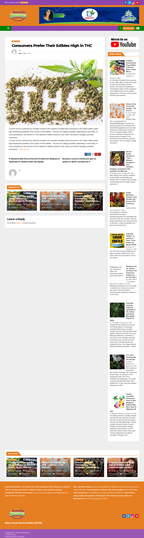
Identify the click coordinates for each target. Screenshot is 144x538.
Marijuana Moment (118, 413)
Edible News (15, 41)
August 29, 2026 (16, 204)
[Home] (8, 28)
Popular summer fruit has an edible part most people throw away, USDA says (121, 466)
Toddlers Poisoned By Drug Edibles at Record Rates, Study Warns (21, 200)
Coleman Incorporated (18, 536)
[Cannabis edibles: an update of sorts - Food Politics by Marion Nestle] (117, 240)
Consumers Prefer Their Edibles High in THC (52, 45)
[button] (120, 28)
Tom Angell (115, 322)
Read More (23, 149)
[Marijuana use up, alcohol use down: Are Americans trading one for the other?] (117, 273)
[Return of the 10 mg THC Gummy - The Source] (117, 111)
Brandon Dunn (116, 173)
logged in (19, 223)
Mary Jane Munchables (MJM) (23, 522)
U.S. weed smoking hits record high (131, 357)
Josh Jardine (132, 113)
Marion (130, 247)
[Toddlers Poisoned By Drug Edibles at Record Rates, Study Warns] (117, 67)
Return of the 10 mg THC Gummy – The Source (53, 198)
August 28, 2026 (49, 204)
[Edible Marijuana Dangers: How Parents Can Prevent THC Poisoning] (117, 199)
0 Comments (26, 474)
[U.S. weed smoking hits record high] (117, 362)
